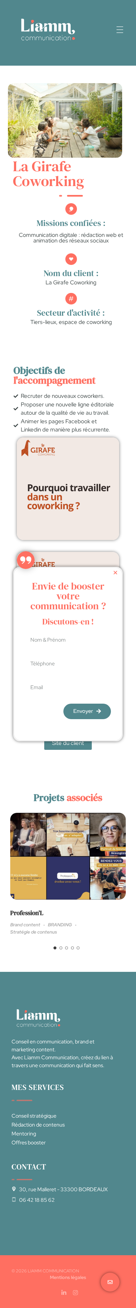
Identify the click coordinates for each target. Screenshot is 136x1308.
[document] (68, 654)
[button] (115, 572)
